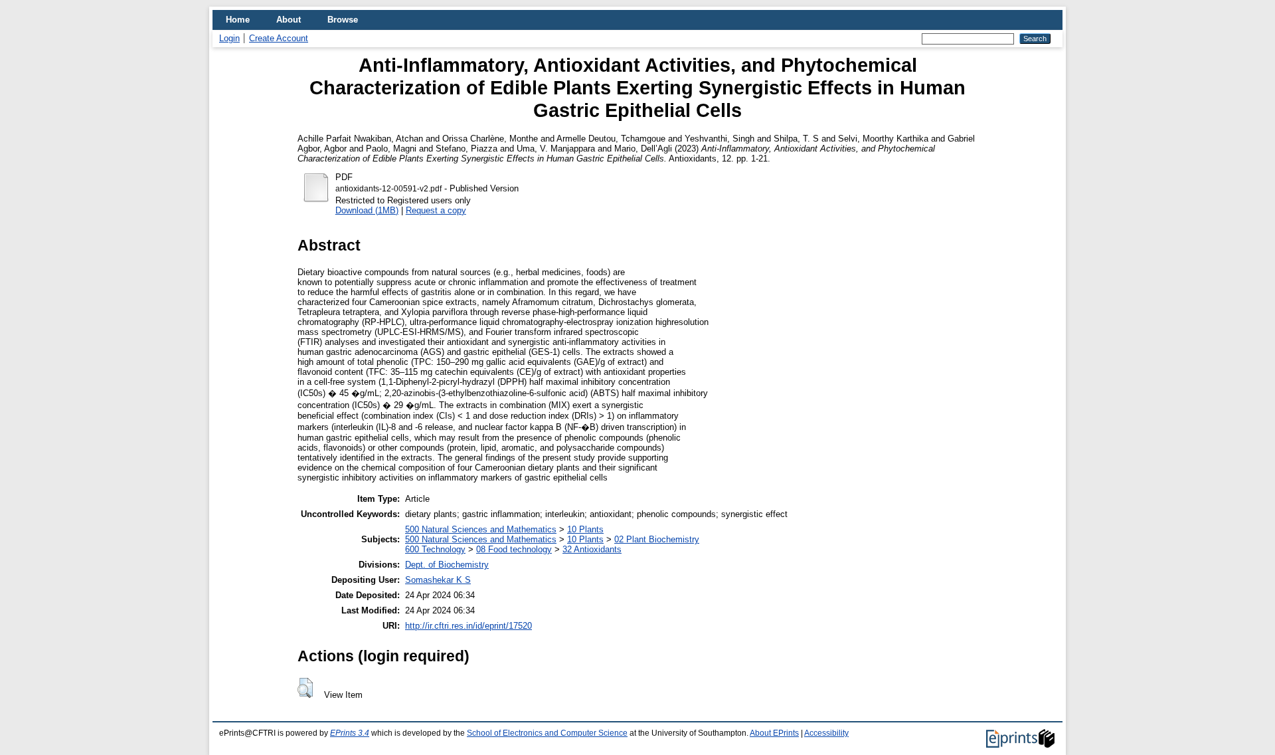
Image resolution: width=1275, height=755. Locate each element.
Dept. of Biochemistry (447, 565)
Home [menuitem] (238, 20)
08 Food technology (514, 549)
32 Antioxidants (592, 549)
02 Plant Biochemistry (656, 539)
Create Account (278, 38)
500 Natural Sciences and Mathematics (480, 529)
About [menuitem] (288, 20)
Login (229, 38)
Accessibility (826, 733)
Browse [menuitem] (342, 20)
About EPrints (774, 733)
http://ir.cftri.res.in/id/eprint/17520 (468, 626)
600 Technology (435, 549)
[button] (305, 688)
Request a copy (436, 210)
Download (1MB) (366, 210)
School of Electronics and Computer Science (547, 733)
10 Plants (585, 529)
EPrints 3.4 (349, 733)
